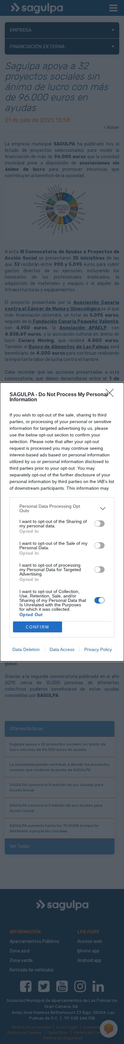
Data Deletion (26, 649)
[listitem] (62, 508)
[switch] (99, 523)
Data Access (62, 649)
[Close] (112, 395)
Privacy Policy (98, 649)
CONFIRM (37, 627)
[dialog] (62, 522)
